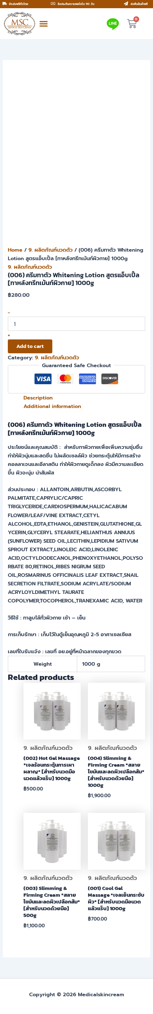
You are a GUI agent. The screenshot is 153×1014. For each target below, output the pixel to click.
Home (15, 250)
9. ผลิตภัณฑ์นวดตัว (50, 250)
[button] (44, 24)
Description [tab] (38, 398)
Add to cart (30, 346)
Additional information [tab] (52, 406)
